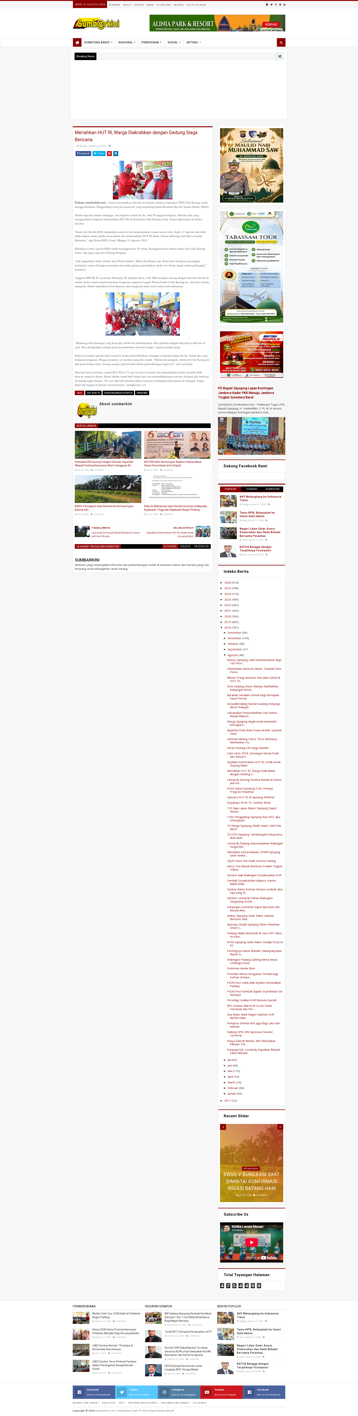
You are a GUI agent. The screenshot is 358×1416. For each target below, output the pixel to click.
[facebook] (267, 4)
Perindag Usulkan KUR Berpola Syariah (252, 1000)
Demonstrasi (251, 1147)
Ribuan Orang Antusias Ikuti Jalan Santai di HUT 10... (253, 679)
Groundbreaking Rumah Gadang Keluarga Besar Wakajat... (253, 705)
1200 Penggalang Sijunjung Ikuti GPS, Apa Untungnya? (253, 818)
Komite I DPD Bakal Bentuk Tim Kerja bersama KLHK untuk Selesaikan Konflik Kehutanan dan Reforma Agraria (188, 1351)
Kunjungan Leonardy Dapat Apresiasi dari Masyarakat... (253, 908)
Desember (235, 632)
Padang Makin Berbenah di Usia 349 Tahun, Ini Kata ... (254, 934)
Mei (230, 1071)
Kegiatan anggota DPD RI (118, 393)
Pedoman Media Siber (241, 968)
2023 (228, 599)
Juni (230, 1065)
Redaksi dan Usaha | (86, 1403)
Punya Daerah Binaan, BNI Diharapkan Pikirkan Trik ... (251, 1042)
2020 (228, 616)
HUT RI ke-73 (93, 393)
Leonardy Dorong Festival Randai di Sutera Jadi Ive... (254, 781)
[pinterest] (280, 4)
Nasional (126, 42)
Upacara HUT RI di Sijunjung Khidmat (250, 797)
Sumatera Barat (97, 42)
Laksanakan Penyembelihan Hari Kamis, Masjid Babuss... (252, 714)
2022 (228, 605)
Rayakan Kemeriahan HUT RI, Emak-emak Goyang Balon (254, 763)
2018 (228, 627)
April (231, 1076)
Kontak (139, 5)
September (235, 649)
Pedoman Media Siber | (143, 1403)
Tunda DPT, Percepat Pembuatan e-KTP (188, 1331)
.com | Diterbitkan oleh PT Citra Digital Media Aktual (134, 1410)
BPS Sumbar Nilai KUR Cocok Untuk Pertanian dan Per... (249, 1007)
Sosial (173, 42)
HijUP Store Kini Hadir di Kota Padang (251, 861)
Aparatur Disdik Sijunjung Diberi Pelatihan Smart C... (253, 926)
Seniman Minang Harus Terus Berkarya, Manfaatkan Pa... (252, 740)
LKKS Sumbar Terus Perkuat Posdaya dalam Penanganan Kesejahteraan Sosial (114, 1365)
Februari (233, 1088)
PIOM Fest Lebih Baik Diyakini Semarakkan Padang (254, 984)
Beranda (114, 5)
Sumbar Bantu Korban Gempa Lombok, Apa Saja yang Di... (254, 890)
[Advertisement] (179, 88)
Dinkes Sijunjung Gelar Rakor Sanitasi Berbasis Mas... (250, 917)
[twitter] (271, 4)
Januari (232, 1093)
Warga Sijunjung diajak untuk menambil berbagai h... (251, 723)
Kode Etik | (109, 1403)
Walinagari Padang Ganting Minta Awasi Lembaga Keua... (252, 961)
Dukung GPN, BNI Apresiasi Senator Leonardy (250, 1033)
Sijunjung (164, 5)
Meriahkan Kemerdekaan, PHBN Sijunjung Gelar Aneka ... (253, 853)
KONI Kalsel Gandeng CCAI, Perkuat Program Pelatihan (250, 790)
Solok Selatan (196, 5)
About (127, 5)
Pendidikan (150, 42)
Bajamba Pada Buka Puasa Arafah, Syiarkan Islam (254, 731)
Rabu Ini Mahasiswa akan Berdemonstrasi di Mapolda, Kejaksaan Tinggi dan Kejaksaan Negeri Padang (175, 508)
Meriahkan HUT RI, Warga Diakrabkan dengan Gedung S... (251, 772)
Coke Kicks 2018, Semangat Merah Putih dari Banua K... (253, 754)
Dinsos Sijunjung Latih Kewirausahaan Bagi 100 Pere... (254, 661)
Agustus (233, 655)
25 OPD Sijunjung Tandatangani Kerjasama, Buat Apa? (255, 836)
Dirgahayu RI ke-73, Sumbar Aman (249, 802)
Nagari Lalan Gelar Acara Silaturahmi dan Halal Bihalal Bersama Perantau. (260, 532)
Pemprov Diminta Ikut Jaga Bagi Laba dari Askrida (253, 1024)
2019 (228, 622)
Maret (232, 1082)
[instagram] (276, 4)
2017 (228, 1100)
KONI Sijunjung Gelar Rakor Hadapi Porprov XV (255, 943)
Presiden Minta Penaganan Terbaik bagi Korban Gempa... (252, 975)
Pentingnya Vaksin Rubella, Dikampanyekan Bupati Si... (254, 952)
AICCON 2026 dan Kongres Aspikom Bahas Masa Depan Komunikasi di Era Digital (172, 463)
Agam (150, 5)
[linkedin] (284, 4)
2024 (228, 594)
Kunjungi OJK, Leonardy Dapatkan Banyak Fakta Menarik (253, 1051)
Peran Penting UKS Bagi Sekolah (247, 748)
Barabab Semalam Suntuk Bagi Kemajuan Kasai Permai (253, 696)
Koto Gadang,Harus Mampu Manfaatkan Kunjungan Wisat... (252, 687)
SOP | (122, 1403)
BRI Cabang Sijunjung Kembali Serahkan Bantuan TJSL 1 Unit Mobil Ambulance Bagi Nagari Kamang (188, 1317)
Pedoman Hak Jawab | (175, 1403)
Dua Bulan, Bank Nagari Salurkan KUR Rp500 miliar (250, 1016)
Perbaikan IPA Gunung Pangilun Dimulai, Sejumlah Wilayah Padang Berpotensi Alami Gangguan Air (104, 463)
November (235, 638)
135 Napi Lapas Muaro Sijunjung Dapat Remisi (252, 809)
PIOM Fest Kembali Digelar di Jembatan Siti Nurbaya (254, 993)
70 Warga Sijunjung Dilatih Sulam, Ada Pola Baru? (254, 827)
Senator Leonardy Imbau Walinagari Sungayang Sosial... (250, 899)
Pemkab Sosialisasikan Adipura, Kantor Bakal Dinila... (251, 882)
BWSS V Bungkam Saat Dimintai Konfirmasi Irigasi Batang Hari (104, 508)
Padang (179, 5)
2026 (228, 582)
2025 (228, 588)
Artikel (192, 42)
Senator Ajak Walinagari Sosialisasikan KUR (254, 875)
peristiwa (142, 393)
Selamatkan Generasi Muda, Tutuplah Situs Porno (254, 670)
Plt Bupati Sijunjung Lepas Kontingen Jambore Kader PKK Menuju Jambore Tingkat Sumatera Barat (246, 392)
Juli (230, 1060)
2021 (228, 610)
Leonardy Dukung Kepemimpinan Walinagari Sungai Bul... (255, 844)
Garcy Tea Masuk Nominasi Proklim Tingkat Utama (254, 867)
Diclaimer (199, 1403)
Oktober (233, 643)
